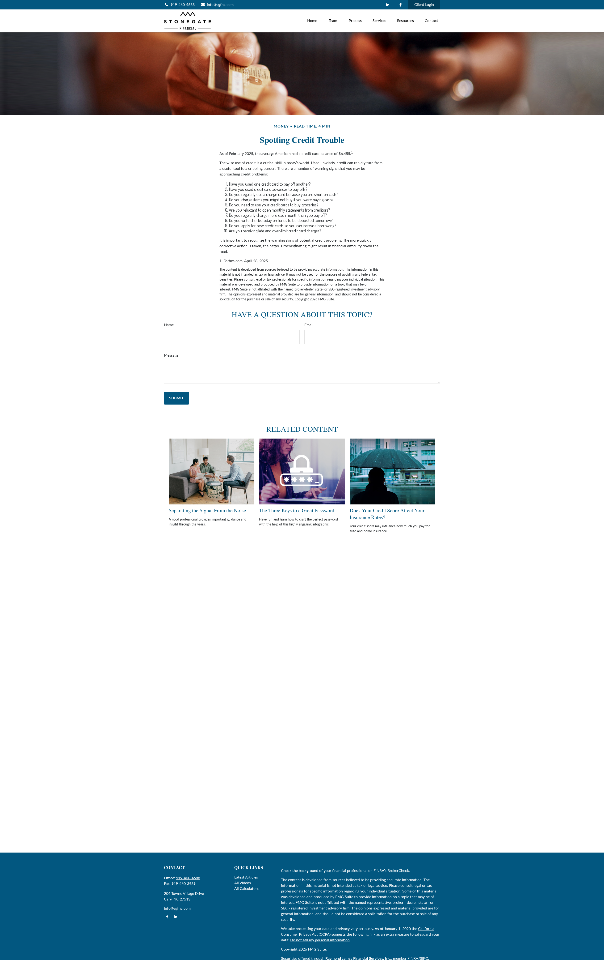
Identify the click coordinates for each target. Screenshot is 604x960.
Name (169, 325)
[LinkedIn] (387, 4)
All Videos (242, 883)
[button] (312, 21)
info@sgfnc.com (220, 5)
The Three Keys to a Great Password (296, 510)
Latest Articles (246, 877)
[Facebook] (400, 4)
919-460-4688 (183, 5)
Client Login (424, 5)
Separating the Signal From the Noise (207, 510)
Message (171, 355)
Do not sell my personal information (320, 940)
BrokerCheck (398, 871)
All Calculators (246, 889)
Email (308, 325)
